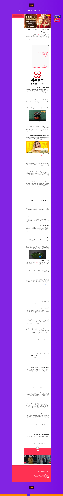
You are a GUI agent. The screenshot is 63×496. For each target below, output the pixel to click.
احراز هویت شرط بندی (35, 397)
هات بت (47, 363)
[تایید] (13, 16)
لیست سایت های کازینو (42, 10)
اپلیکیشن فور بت (37, 262)
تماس (30, 467)
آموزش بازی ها (28, 10)
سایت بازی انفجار (48, 10)
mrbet (37, 450)
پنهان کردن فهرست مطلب (42, 45)
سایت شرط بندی (40, 101)
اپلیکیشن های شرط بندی (22, 10)
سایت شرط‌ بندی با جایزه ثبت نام (42, 155)
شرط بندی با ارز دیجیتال (42, 231)
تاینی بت (47, 362)
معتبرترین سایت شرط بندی (34, 10)
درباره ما (30, 469)
